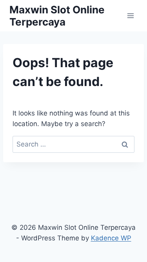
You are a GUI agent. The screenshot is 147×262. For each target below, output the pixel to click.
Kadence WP (111, 238)
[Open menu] (130, 15)
